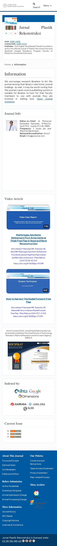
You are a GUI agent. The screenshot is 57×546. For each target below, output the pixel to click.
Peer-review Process (40, 477)
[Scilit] (28, 408)
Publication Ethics (10, 474)
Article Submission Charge (14, 495)
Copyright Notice (10, 520)
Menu (46, 5)
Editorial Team (8, 465)
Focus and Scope (10, 460)
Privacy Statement (38, 473)
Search (36, 7)
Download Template (11, 490)
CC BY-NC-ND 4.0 (11, 541)
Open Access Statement (41, 468)
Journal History (9, 511)
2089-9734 (21, 44)
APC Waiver (7, 516)
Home (7, 64)
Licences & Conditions (12, 525)
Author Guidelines (10, 486)
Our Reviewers (9, 469)
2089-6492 (15, 41)
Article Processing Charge (14, 499)
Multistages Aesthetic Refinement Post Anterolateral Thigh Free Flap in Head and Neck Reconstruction (28, 239)
